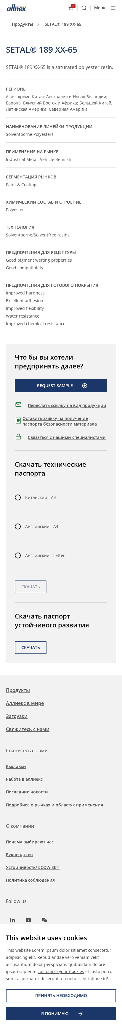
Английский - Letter (45, 555)
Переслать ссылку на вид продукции (67, 405)
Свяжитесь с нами (27, 729)
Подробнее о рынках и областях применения (54, 805)
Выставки (16, 766)
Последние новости (27, 792)
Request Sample (55, 385)
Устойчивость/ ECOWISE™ (33, 867)
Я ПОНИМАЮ (55, 1013)
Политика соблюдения (30, 880)
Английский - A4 (41, 526)
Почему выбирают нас (30, 842)
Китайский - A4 (40, 497)
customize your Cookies (61, 971)
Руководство (19, 854)
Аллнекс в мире (25, 703)
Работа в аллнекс (24, 779)
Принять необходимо (61, 995)
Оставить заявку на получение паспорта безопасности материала (60, 421)
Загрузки (17, 716)
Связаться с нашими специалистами (67, 437)
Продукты (22, 24)
